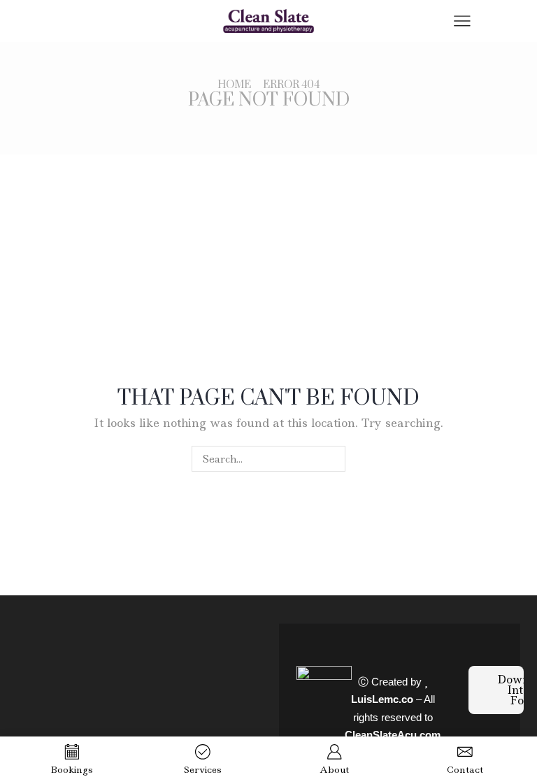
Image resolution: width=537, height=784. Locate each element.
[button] (496, 690)
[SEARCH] (332, 459)
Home (234, 85)
